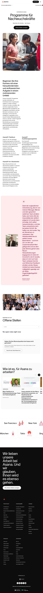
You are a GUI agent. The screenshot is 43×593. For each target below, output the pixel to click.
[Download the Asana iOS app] (17, 590)
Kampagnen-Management (20, 506)
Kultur (17, 551)
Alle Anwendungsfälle (19, 529)
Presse (17, 553)
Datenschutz (28, 586)
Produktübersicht (6, 506)
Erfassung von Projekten (20, 525)
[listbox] (21, 326)
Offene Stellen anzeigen (21, 27)
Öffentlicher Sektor (31, 523)
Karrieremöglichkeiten (19, 547)
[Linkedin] (19, 583)
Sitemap (5, 564)
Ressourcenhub (6, 551)
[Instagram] (21, 583)
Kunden (17, 545)
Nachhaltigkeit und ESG (19, 564)
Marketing (30, 508)
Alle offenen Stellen (38, 5)
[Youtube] (25, 583)
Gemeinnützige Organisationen (33, 529)
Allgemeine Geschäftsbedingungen (19, 586)
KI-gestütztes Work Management (9, 523)
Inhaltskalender (18, 508)
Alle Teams (30, 533)
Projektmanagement (7, 525)
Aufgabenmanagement (19, 527)
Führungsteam (18, 543)
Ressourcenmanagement (7, 527)
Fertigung (30, 527)
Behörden (30, 531)
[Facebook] (23, 583)
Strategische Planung (19, 523)
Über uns (17, 541)
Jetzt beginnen (35, 1)
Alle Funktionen (6, 508)
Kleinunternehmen (31, 506)
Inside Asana (18, 549)
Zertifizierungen (6, 547)
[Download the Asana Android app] (25, 590)
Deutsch (22, 579)
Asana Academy (6, 545)
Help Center (5, 541)
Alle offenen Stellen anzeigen (12, 487)
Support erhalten (6, 543)
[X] (17, 583)
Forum (4, 549)
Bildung (30, 525)
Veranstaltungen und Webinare (8, 553)
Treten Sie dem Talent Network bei (13, 350)
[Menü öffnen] (40, 2)
